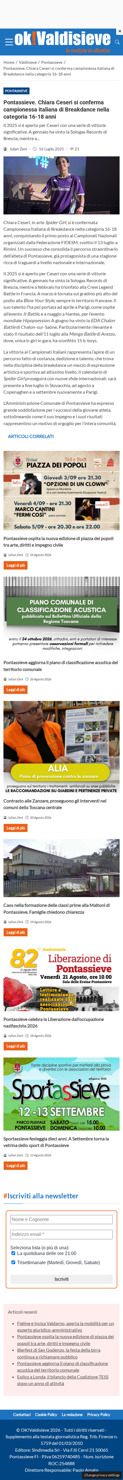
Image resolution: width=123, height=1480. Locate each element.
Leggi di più (16, 565)
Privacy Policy (98, 1414)
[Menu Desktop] (9, 42)
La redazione (72, 1414)
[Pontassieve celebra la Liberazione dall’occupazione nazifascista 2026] (61, 977)
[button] (117, 42)
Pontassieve (16, 91)
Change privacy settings (102, 1475)
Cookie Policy (46, 1414)
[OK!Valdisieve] (62, 41)
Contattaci (22, 1414)
